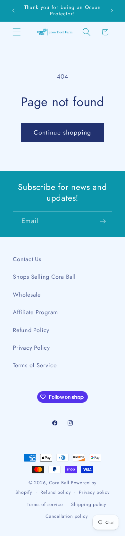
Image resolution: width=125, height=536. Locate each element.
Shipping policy (88, 504)
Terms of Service (34, 365)
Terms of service (45, 504)
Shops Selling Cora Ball (44, 277)
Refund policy (55, 492)
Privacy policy (94, 492)
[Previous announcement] (13, 11)
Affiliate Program (35, 312)
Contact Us (27, 259)
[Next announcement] (112, 11)
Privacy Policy (31, 348)
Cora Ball (59, 482)
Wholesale (27, 295)
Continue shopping (62, 132)
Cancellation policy (67, 516)
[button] (16, 32)
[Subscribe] (103, 221)
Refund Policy (31, 330)
